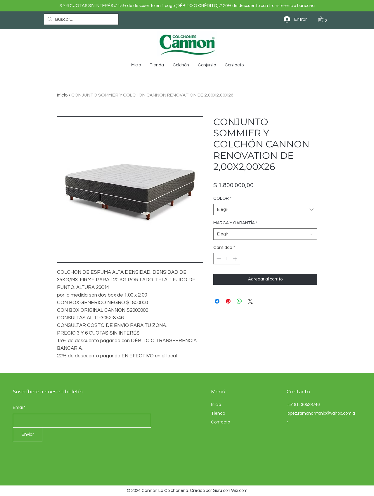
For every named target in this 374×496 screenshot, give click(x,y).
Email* (19, 407)
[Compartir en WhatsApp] (239, 301)
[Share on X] (250, 301)
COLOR (222, 198)
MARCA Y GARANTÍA (235, 223)
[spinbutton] (227, 258)
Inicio (62, 95)
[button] (324, 19)
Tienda (218, 413)
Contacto (220, 422)
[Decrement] (218, 258)
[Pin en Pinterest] (228, 301)
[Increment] (236, 258)
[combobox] (265, 209)
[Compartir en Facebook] (217, 301)
